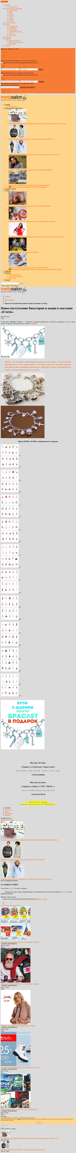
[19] (10, 480)
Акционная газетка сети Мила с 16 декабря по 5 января (19, 984)
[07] (10, 633)
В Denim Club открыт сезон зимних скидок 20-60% (18, 1025)
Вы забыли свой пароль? (9, 71)
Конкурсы (12, 44)
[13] (10, 555)
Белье (10, 12)
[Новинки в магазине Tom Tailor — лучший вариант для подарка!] (18, 137)
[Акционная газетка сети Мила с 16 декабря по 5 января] (15, 982)
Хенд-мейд (12, 35)
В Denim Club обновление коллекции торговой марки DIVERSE (30, 170)
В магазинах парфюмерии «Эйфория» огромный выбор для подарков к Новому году (37, 123)
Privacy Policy (42, 62)
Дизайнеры (12, 28)
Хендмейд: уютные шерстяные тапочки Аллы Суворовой (28, 267)
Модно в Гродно (14, 40)
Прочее (11, 21)
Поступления (9, 300)
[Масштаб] (7, 1125)
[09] (10, 607)
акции (7, 811)
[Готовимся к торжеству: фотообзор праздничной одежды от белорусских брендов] (18, 235)
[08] (10, 619)
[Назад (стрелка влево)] (1, 1127)
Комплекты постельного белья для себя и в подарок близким (29, 185)
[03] (10, 684)
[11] (10, 455)
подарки (7, 815)
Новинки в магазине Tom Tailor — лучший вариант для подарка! (31, 139)
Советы (11, 33)
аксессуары (8, 810)
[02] (10, 696)
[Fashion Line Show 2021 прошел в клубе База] (18, 250)
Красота (11, 15)
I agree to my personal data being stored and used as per (25, 62)
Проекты (8, 38)
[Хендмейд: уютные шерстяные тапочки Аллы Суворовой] (18, 266)
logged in (12, 888)
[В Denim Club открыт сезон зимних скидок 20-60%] (15, 1024)
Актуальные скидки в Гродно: (11, 905)
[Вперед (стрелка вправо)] (3, 1127)
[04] (10, 671)
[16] (10, 516)
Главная (7, 5)
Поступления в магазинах (13, 8)
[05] (10, 659)
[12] (10, 567)
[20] (10, 467)
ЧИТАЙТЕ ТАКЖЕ (7, 820)
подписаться (65, 892)
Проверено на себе (15, 31)
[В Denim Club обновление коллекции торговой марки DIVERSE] (18, 168)
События (8, 37)
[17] (10, 505)
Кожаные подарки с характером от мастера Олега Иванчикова (30, 206)
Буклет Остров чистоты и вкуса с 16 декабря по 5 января (20, 942)
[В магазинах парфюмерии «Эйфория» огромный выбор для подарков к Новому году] (18, 122)
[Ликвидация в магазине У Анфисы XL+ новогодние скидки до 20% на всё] (18, 152)
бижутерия (8, 813)
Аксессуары (13, 10)
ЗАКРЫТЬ (4, 1)
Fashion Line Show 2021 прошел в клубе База (24, 252)
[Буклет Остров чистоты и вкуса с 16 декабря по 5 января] (15, 940)
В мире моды (13, 26)
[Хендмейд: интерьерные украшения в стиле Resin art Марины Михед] (18, 219)
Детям (11, 14)
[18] (10, 492)
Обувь (11, 17)
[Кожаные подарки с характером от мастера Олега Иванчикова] (18, 204)
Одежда (11, 19)
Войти (7, 52)
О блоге (7, 90)
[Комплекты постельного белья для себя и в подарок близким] (18, 183)
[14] (10, 541)
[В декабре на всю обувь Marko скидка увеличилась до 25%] (15, 1065)
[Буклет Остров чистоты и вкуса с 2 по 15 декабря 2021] (15, 1107)
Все (10, 187)
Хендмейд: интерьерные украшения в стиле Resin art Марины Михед (32, 221)
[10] (10, 593)
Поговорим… (13, 30)
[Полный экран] (5, 1125)
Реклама (7, 92)
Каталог (7, 45)
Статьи (7, 24)
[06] (10, 645)
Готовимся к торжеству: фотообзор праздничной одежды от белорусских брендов (36, 237)
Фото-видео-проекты (16, 42)
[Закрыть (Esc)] (1, 1125)
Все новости (13, 7)
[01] (10, 580)
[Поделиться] (3, 1125)
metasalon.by (19, 1119)
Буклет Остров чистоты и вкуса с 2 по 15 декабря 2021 (19, 1109)
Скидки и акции (10, 22)
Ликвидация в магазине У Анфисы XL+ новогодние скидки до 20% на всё (34, 154)
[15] (10, 530)
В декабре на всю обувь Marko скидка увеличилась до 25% (20, 1067)
